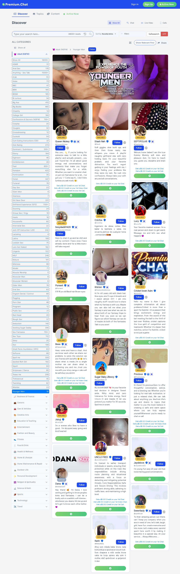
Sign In (135, 4)
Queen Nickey (62, 141)
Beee (58, 344)
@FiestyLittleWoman (102, 290)
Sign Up (149, 4)
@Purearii (59, 288)
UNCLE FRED (102, 457)
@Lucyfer (137, 224)
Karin (97, 541)
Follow (92, 49)
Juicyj (58, 419)
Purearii (59, 285)
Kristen (99, 287)
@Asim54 (137, 293)
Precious (138, 374)
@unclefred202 (101, 460)
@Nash (97, 144)
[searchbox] (137, 34)
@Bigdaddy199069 (62, 230)
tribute (98, 399)
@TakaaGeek (60, 347)
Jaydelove (139, 462)
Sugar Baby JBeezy (105, 377)
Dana (58, 483)
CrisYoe (99, 220)
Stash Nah (100, 141)
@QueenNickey (61, 144)
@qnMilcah (138, 513)
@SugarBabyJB (101, 380)
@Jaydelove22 (140, 466)
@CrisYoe (98, 223)
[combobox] (132, 34)
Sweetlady (139, 510)
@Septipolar (138, 144)
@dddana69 (60, 486)
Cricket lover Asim (143, 290)
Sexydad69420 (63, 227)
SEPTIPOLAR (141, 141)
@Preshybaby (139, 377)
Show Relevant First (145, 42)
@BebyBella (99, 544)
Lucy (136, 221)
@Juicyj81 (59, 422)
